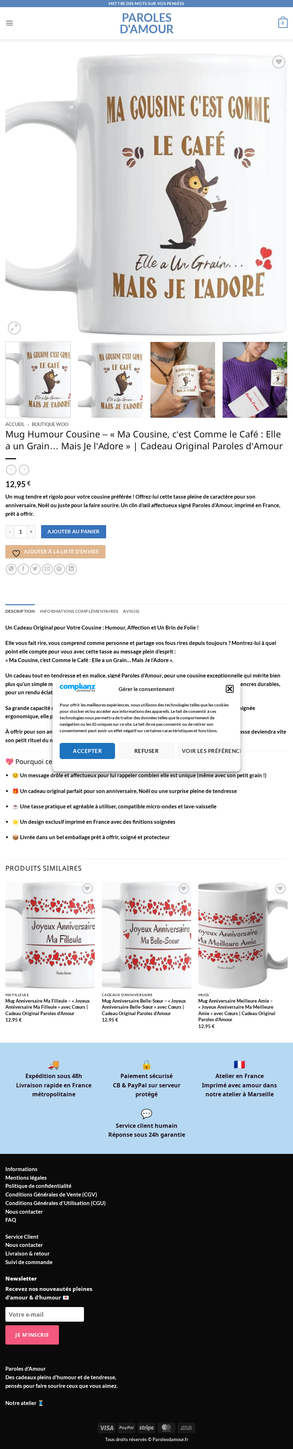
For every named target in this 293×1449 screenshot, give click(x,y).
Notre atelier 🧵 (24, 1403)
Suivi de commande (29, 1262)
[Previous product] (24, 470)
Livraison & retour (27, 1253)
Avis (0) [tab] (131, 611)
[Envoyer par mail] (47, 569)
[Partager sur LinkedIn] (71, 569)
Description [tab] (20, 611)
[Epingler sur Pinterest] (59, 569)
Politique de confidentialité (38, 1186)
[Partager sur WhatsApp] (11, 569)
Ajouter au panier (73, 531)
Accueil (15, 424)
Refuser (146, 751)
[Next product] (11, 470)
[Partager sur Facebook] (23, 569)
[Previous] (20, 195)
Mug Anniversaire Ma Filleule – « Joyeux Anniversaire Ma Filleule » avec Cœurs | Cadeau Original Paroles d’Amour (47, 1007)
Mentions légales (26, 1177)
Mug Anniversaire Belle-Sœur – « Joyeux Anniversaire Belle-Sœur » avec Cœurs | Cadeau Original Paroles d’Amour (144, 1007)
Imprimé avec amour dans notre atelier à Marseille (239, 1085)
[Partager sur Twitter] (35, 569)
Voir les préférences (207, 751)
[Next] (273, 195)
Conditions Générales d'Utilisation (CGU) (55, 1203)
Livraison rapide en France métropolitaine (53, 1085)
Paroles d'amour (147, 23)
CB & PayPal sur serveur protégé (146, 1085)
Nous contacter (24, 1211)
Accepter (87, 751)
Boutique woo (50, 424)
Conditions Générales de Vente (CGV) (51, 1194)
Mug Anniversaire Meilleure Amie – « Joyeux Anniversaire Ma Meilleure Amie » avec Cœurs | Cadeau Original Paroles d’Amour (236, 1010)
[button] (229, 688)
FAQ (10, 1220)
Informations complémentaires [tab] (79, 611)
